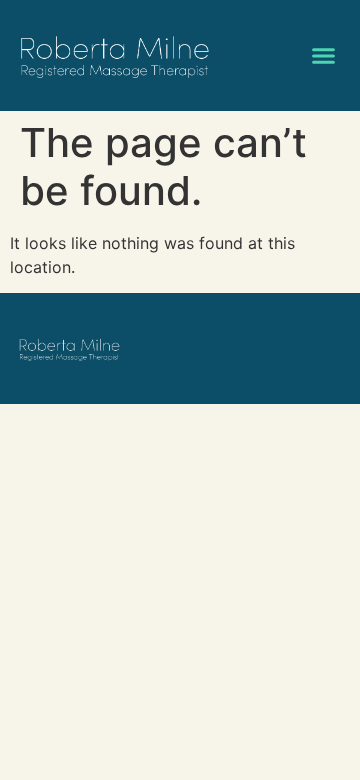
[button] (324, 56)
